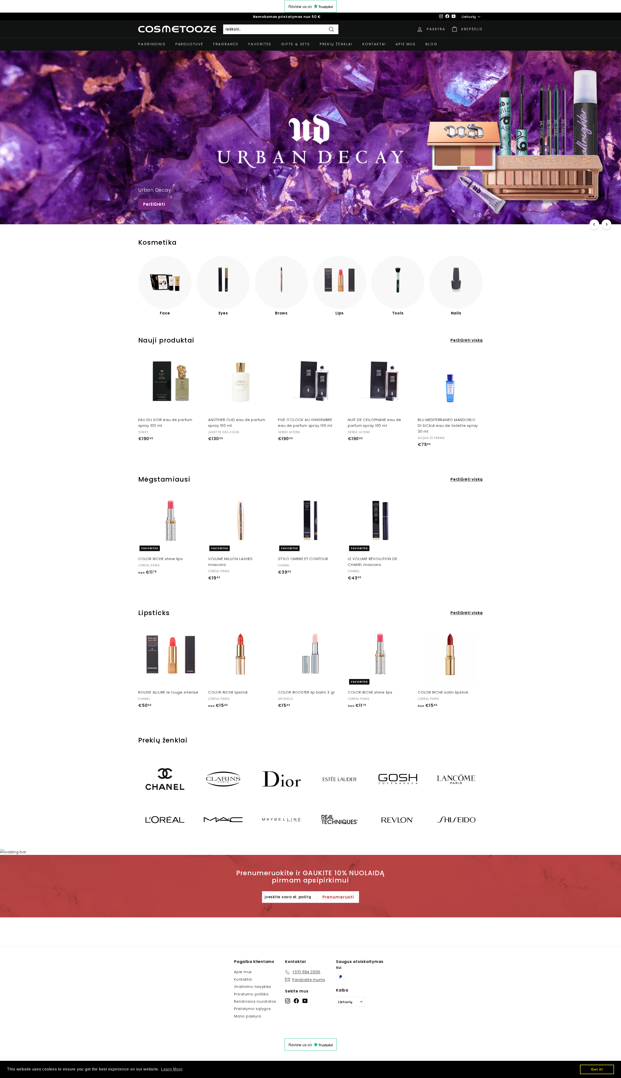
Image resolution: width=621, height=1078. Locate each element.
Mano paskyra (247, 1016)
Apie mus (406, 44)
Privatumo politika (251, 994)
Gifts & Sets (295, 44)
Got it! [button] (597, 1069)
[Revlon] (397, 819)
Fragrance (226, 44)
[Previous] (594, 224)
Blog (431, 44)
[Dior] (281, 779)
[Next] (606, 224)
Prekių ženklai (336, 44)
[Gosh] (397, 779)
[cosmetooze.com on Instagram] (287, 1000)
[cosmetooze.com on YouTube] (305, 1000)
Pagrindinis (152, 44)
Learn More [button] (172, 1069)
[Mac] (223, 819)
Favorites (259, 44)
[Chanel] (165, 779)
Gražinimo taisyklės (252, 986)
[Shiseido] (456, 819)
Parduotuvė (189, 44)
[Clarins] (223, 779)
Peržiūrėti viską (466, 340)
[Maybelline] (281, 819)
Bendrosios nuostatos (255, 1001)
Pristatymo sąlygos (252, 1008)
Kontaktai (374, 44)
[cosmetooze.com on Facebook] (296, 1000)
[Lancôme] (456, 779)
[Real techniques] (339, 819)
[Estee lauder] (339, 779)
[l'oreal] (165, 819)
